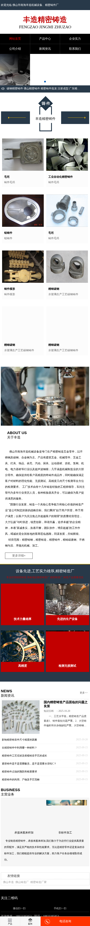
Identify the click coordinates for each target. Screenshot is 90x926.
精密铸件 (50, 5)
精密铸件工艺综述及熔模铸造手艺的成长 (24, 760)
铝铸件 (8, 232)
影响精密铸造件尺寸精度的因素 (19, 744)
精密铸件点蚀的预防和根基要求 (19, 776)
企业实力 (75, 38)
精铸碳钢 (53, 288)
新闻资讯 (45, 48)
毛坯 (7, 176)
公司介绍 (15, 48)
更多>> (84, 695)
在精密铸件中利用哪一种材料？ (19, 752)
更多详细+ (19, 558)
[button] (41, 81)
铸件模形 (9, 288)
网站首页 (15, 38)
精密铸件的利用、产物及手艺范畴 (21, 784)
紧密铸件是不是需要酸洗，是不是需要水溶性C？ (29, 768)
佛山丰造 (8, 889)
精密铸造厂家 (38, 889)
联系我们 (75, 48)
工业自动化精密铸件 (60, 176)
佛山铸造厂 (22, 889)
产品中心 (45, 38)
